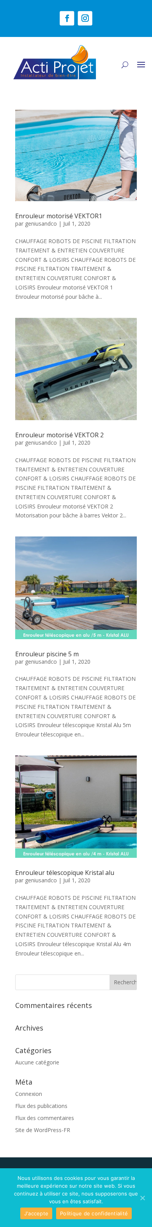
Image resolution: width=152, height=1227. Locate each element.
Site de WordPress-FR (42, 1130)
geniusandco (41, 223)
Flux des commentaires (44, 1118)
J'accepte (36, 1213)
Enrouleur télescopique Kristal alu (64, 872)
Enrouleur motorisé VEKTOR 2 (59, 435)
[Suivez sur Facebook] (67, 18)
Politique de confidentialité (94, 1213)
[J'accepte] (142, 1198)
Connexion (28, 1093)
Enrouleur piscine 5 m (47, 654)
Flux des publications (41, 1106)
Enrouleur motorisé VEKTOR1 (58, 216)
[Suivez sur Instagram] (85, 18)
